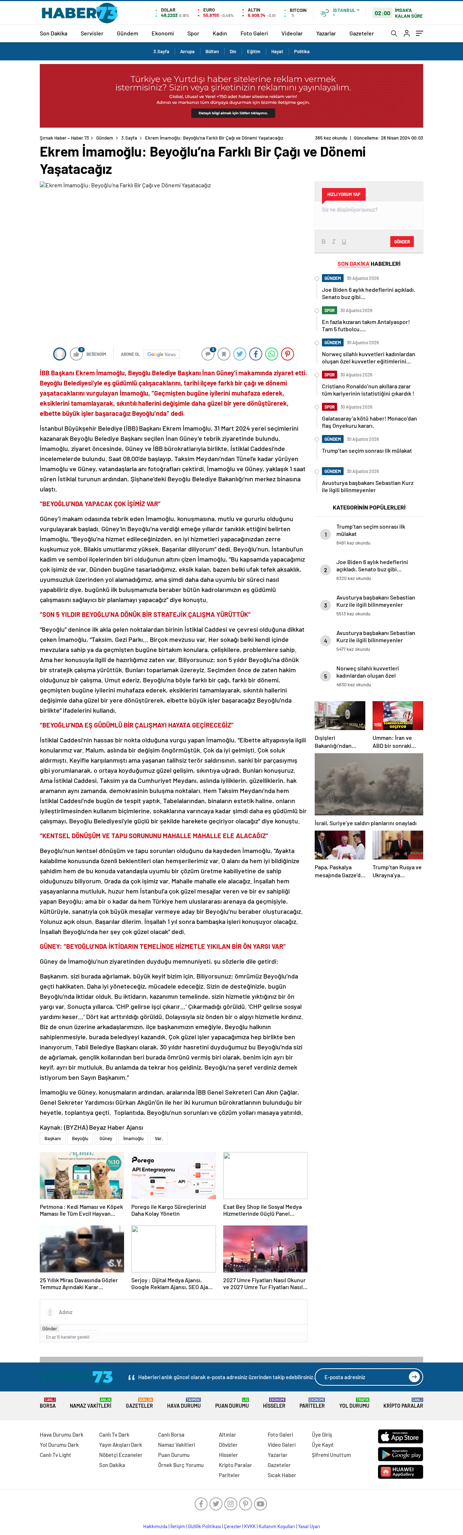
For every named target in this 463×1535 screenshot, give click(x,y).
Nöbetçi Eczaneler (121, 1454)
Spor (193, 33)
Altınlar (227, 1434)
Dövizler (228, 1444)
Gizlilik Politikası (204, 1526)
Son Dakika (53, 33)
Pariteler (312, 1403)
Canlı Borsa (171, 1434)
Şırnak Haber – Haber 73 (64, 138)
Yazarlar (326, 33)
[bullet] (84, 1330)
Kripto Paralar (403, 1403)
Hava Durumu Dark (62, 1434)
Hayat (277, 51)
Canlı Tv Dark (114, 1434)
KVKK (250, 1526)
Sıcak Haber (282, 1475)
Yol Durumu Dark (59, 1444)
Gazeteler (361, 33)
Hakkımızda (155, 1526)
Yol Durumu (354, 1403)
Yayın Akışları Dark (120, 1444)
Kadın (220, 33)
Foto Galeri (254, 33)
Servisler (92, 33)
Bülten (212, 51)
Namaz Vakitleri (90, 1403)
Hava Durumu (184, 1403)
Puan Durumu (232, 1403)
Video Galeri (282, 1444)
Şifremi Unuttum (331, 1454)
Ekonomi (163, 33)
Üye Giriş (322, 1434)
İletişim (177, 1526)
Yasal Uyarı (309, 1526)
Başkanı (52, 1138)
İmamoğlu (133, 1138)
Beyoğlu (80, 1138)
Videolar (292, 33)
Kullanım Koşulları (277, 1526)
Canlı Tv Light (55, 1454)
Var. (159, 1138)
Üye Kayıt (323, 1444)
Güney (105, 1138)
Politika (302, 51)
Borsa (48, 1403)
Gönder (49, 1328)
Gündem (127, 33)
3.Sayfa (161, 51)
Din (233, 51)
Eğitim (253, 51)
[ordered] (79, 1330)
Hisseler (274, 1403)
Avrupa (187, 51)
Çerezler (232, 1526)
